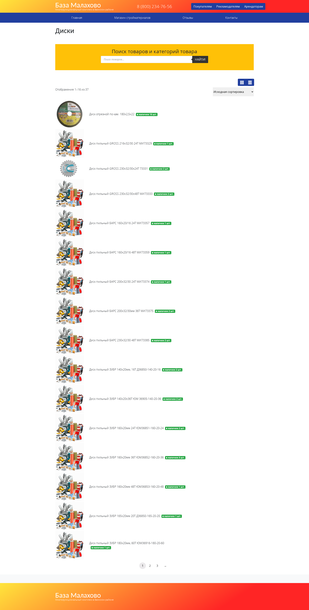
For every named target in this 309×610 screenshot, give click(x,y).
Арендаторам (253, 6)
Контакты (231, 18)
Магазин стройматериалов (132, 18)
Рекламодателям (228, 6)
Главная (76, 18)
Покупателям (202, 6)
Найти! (200, 59)
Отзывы (188, 18)
